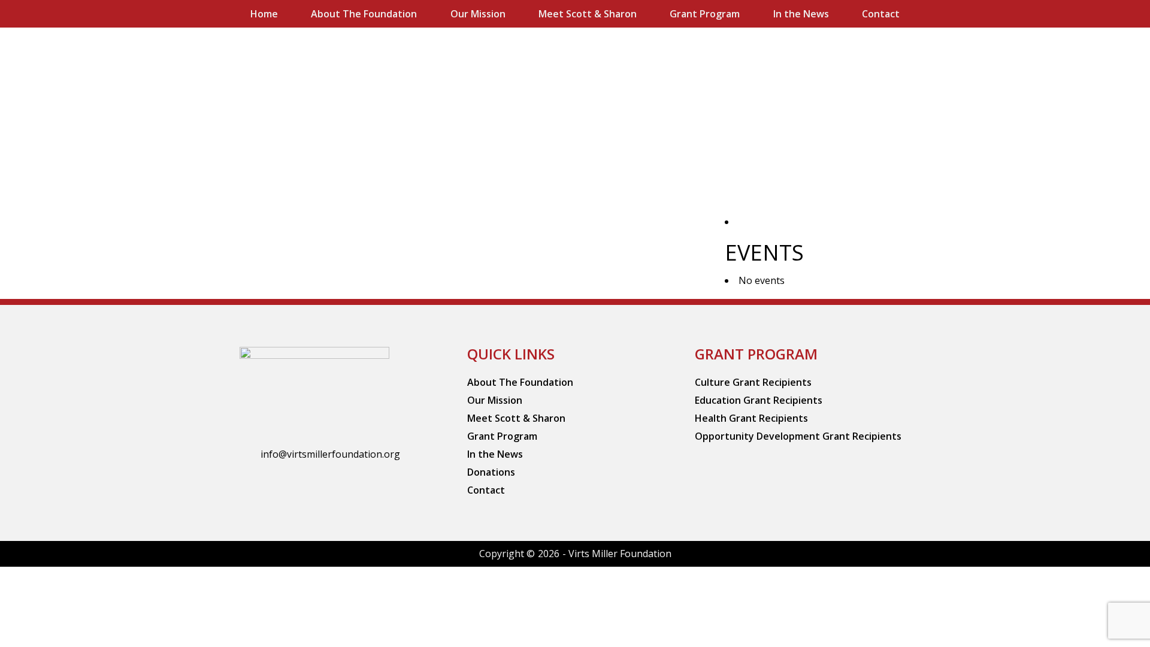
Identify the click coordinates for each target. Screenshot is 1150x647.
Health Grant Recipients (751, 418)
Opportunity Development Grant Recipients (798, 436)
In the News (801, 13)
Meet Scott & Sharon (587, 13)
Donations (491, 472)
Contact (881, 13)
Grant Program (705, 13)
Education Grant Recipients (758, 400)
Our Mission (478, 13)
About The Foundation (364, 13)
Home (264, 13)
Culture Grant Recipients (753, 382)
